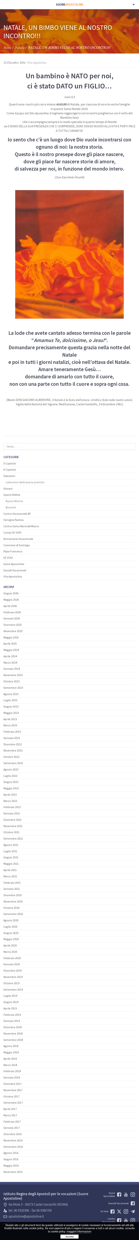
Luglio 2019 (10, 995)
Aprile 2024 (10, 656)
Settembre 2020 (13, 914)
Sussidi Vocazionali (14, 570)
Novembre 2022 (13, 750)
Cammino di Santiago (16, 545)
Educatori (9, 476)
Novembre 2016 (13, 1140)
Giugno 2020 (10, 933)
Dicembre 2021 (12, 819)
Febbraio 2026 (12, 612)
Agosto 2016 (10, 1153)
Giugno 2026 (10, 593)
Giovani (7, 488)
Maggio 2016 (11, 1165)
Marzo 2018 (10, 1065)
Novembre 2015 (13, 1172)
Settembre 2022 (13, 763)
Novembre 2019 (13, 977)
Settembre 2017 (13, 1102)
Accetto (70, 1236)
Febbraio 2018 (12, 1071)
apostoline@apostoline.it (26, 1216)
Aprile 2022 (10, 794)
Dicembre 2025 (12, 625)
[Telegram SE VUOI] (132, 1211)
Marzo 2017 (10, 1115)
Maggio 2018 (11, 1052)
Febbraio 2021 (12, 882)
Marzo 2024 (10, 662)
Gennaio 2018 (11, 1077)
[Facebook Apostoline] (118, 1194)
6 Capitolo (9, 469)
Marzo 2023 (10, 725)
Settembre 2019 (13, 989)
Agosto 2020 (10, 920)
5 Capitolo (9, 463)
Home (7, 47)
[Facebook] (118, 1220)
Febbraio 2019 (12, 1014)
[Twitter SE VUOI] (118, 1211)
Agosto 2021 (10, 845)
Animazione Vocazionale (18, 539)
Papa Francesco (12, 551)
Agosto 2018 (10, 1046)
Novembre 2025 (13, 631)
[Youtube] (125, 1194)
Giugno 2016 (10, 1159)
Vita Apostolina (36, 62)
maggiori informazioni (79, 1231)
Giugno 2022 (10, 782)
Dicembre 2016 (12, 1134)
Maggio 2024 (11, 650)
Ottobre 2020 (11, 908)
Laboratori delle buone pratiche (25, 482)
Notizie (19, 47)
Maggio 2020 (11, 939)
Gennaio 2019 (11, 1021)
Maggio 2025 (11, 637)
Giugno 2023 (10, 706)
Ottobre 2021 (11, 832)
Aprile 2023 (10, 719)
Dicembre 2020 (12, 895)
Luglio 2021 (10, 851)
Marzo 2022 (10, 801)
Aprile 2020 (10, 945)
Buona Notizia (14, 501)
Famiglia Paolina (13, 520)
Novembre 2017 (13, 1090)
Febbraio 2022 (12, 807)
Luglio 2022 (10, 776)
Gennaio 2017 (11, 1127)
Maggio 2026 (11, 599)
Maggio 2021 (11, 863)
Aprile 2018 (10, 1058)
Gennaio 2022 (11, 813)
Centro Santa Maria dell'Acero (21, 526)
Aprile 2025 (10, 643)
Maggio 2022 (11, 788)
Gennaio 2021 (11, 889)
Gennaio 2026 (11, 618)
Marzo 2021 (10, 876)
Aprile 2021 (10, 870)
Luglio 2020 (10, 926)
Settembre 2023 (13, 687)
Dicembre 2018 (12, 1027)
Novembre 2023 (13, 675)
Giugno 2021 (10, 857)
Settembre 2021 (13, 838)
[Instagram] (132, 1220)
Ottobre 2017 (11, 1096)
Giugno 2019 (10, 1002)
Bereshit (11, 507)
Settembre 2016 (13, 1146)
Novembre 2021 (13, 826)
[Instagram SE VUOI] (132, 1194)
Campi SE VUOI (12, 532)
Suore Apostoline (13, 564)
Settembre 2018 (13, 1040)
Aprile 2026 (10, 606)
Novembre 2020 (13, 901)
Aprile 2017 (10, 1109)
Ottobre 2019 (11, 983)
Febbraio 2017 (12, 1121)
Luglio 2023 (10, 700)
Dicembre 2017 (12, 1084)
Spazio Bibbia (11, 494)
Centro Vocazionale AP (17, 513)
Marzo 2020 (10, 952)
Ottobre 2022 (11, 757)
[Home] (69, 5)
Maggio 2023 (11, 713)
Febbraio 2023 (12, 731)
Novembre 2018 (13, 1033)
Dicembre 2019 (12, 970)
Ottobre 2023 (11, 681)
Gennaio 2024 (11, 668)
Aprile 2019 (10, 1008)
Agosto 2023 (10, 694)
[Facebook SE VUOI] (111, 1211)
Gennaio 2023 (11, 738)
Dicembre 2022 (12, 744)
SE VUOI (8, 557)
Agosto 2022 (10, 769)
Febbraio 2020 (12, 958)
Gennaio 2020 (11, 964)
